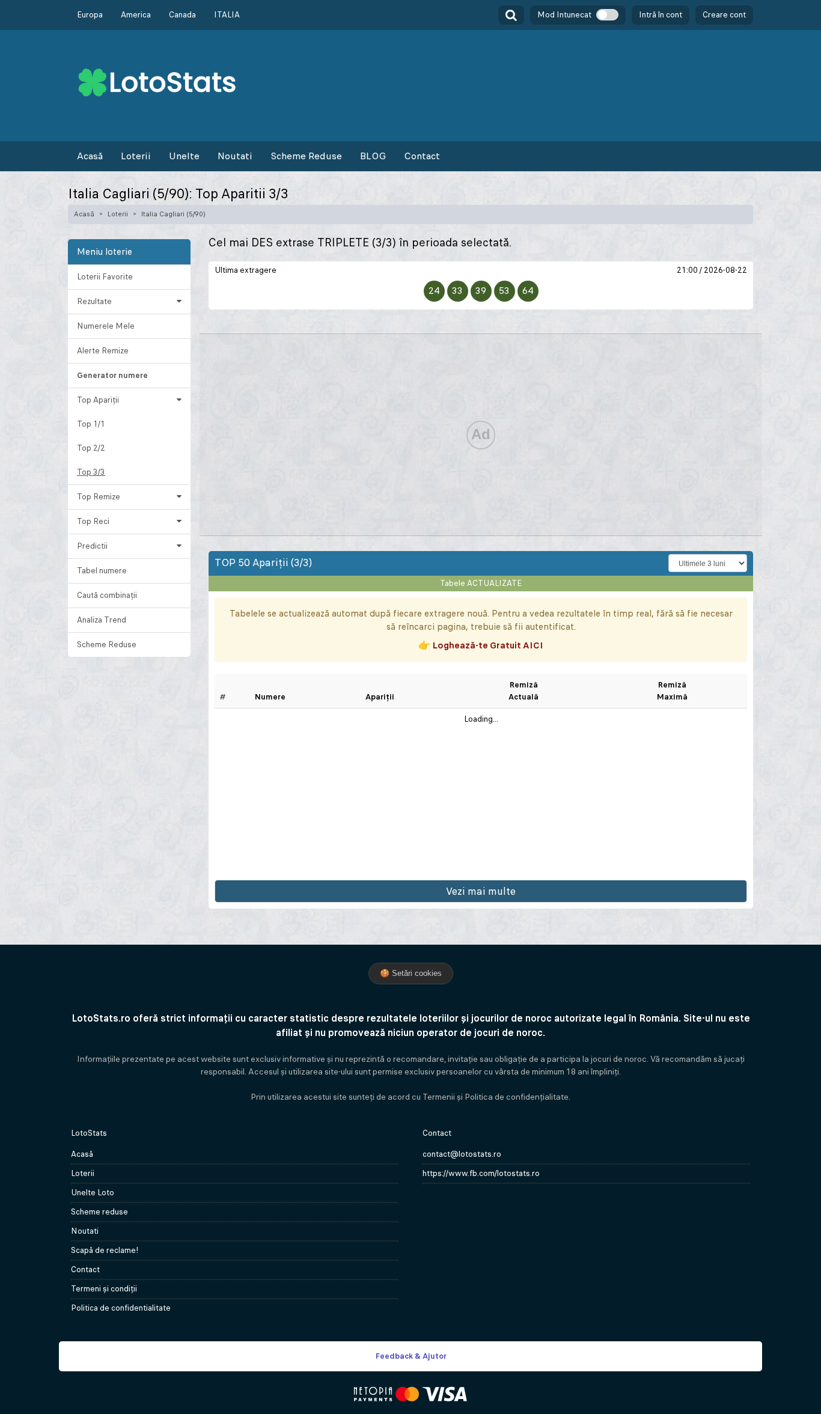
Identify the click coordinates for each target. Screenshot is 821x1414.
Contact (422, 156)
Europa (90, 15)
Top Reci (93, 521)
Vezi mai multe (481, 891)
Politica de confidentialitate (121, 1308)
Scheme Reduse (306, 156)
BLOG (373, 156)
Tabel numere (102, 570)
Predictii (92, 546)
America (136, 15)
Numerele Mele (106, 326)
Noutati (235, 156)
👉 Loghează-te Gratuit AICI (480, 645)
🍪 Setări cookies (411, 973)
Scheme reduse (99, 1212)
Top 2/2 (91, 448)
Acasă (90, 156)
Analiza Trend (101, 620)
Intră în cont (660, 15)
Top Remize (98, 497)
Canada (182, 15)
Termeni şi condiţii (104, 1289)
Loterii (136, 156)
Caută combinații (107, 595)
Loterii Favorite (105, 277)
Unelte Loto (92, 1192)
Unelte (184, 156)
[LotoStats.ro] (157, 81)
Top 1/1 (91, 424)
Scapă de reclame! (105, 1250)
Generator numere (112, 375)
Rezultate (94, 301)
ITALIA (227, 15)
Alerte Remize (103, 351)
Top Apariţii (98, 400)
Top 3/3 (91, 472)
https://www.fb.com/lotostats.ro (481, 1173)
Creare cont (724, 15)
